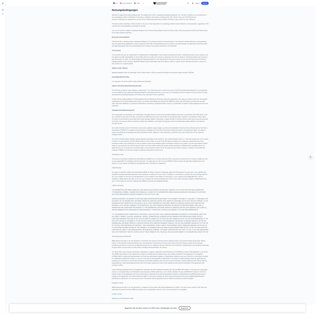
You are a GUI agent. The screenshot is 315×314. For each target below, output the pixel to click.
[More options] (143, 3)
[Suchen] (310, 157)
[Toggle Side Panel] (3, 3)
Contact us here (117, 294)
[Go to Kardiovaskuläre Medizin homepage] (160, 3)
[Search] (188, 3)
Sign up (205, 3)
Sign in (197, 3)
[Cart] (193, 3)
